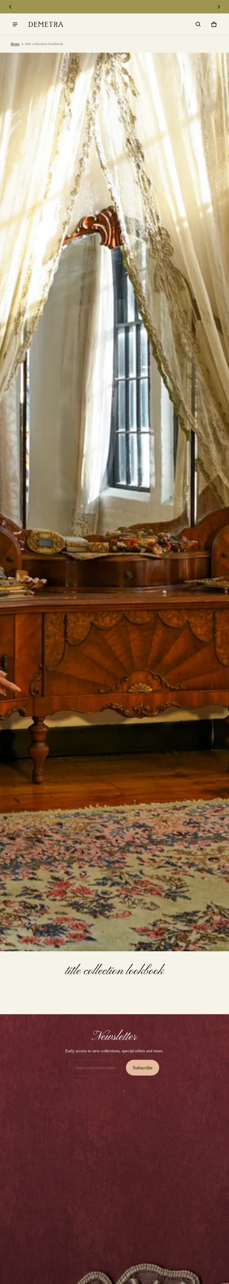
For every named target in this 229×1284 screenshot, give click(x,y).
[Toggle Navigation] (15, 24)
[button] (198, 24)
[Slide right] (218, 6)
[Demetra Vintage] (45, 24)
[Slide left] (10, 6)
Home (15, 44)
